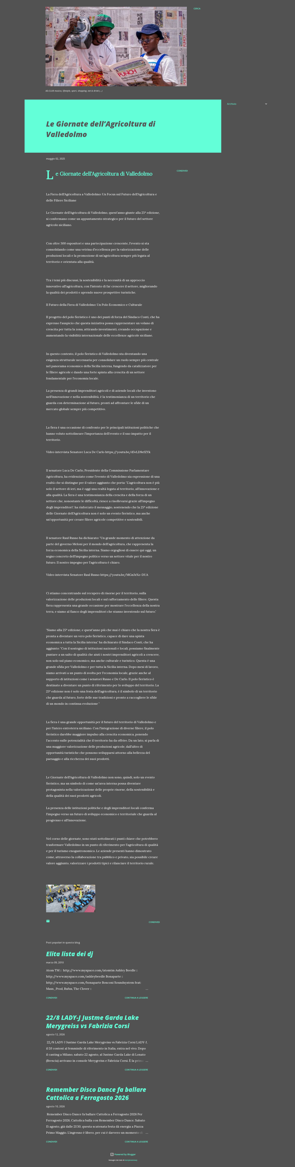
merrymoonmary (131, 1160)
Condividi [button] (182, 170)
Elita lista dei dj (69, 954)
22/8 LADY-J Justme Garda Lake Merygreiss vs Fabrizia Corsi (92, 1021)
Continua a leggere (136, 997)
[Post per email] (48, 922)
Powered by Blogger (125, 1154)
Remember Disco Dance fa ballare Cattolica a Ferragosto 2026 (96, 1093)
